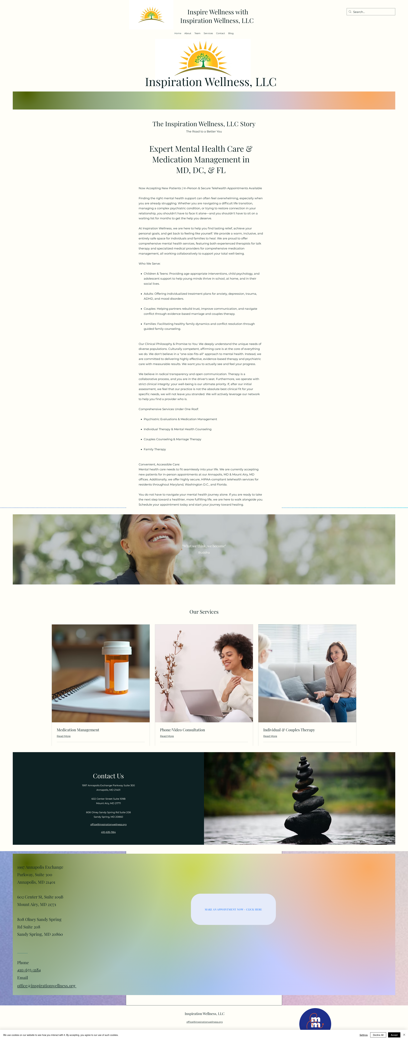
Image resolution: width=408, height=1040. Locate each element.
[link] (101, 729)
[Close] (404, 1034)
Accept (394, 1034)
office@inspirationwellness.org (46, 985)
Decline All (378, 1034)
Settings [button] (364, 1034)
